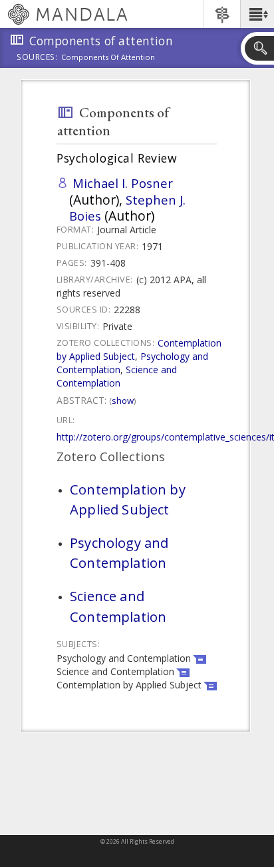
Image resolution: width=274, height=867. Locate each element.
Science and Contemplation (117, 376)
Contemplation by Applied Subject (128, 499)
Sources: (37, 58)
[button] (257, 14)
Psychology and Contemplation (119, 552)
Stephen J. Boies (127, 207)
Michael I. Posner (122, 183)
